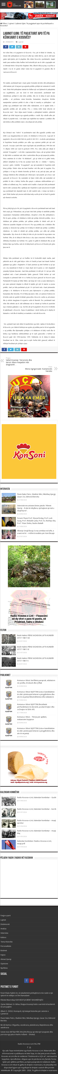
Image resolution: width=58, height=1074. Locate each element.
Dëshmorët (5, 924)
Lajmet (11, 23)
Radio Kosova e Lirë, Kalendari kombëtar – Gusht (36, 797)
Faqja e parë (6, 915)
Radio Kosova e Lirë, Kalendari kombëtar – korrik (36, 809)
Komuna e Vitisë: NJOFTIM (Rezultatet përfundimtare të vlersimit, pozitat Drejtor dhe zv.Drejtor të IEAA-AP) (35, 706)
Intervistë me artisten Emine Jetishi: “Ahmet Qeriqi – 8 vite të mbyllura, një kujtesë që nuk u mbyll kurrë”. (35, 508)
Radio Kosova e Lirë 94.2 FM (29, 1044)
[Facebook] (26, 980)
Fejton (3, 955)
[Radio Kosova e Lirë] (29, 4)
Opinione (4, 964)
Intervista (4, 933)
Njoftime (4, 968)
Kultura (3, 937)
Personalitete (6, 946)
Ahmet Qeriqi (6, 959)
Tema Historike (7, 942)
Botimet (4, 950)
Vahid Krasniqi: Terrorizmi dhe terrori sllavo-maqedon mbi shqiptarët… (19, 361)
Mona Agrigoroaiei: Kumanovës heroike (38, 369)
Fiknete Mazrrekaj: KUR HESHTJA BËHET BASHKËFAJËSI (22, 1000)
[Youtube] (31, 980)
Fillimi (4, 23)
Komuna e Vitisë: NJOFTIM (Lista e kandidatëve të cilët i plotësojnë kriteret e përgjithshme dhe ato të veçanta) (35, 730)
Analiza (3, 929)
